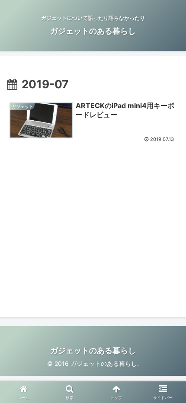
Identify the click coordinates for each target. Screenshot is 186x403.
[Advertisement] (79, 226)
